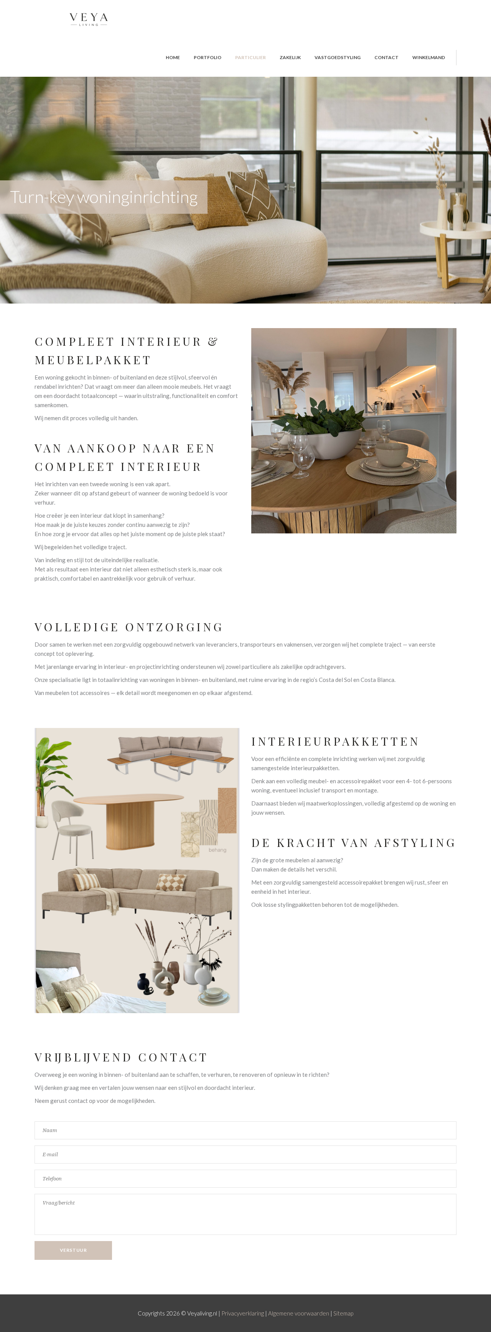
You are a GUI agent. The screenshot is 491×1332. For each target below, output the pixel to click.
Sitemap (343, 1313)
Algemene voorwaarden (298, 1313)
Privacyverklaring (242, 1313)
